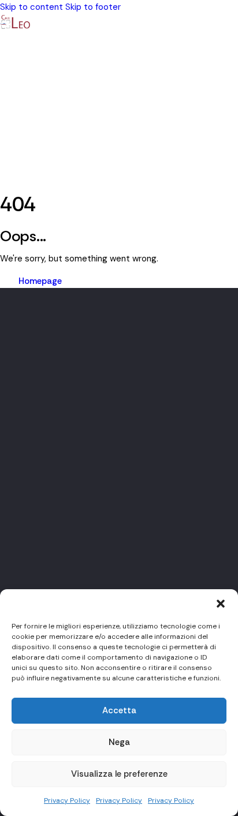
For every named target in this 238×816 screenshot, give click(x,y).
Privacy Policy (67, 800)
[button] (220, 603)
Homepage (40, 281)
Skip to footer (93, 7)
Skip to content (31, 7)
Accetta (119, 710)
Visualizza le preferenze (119, 774)
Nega (119, 742)
